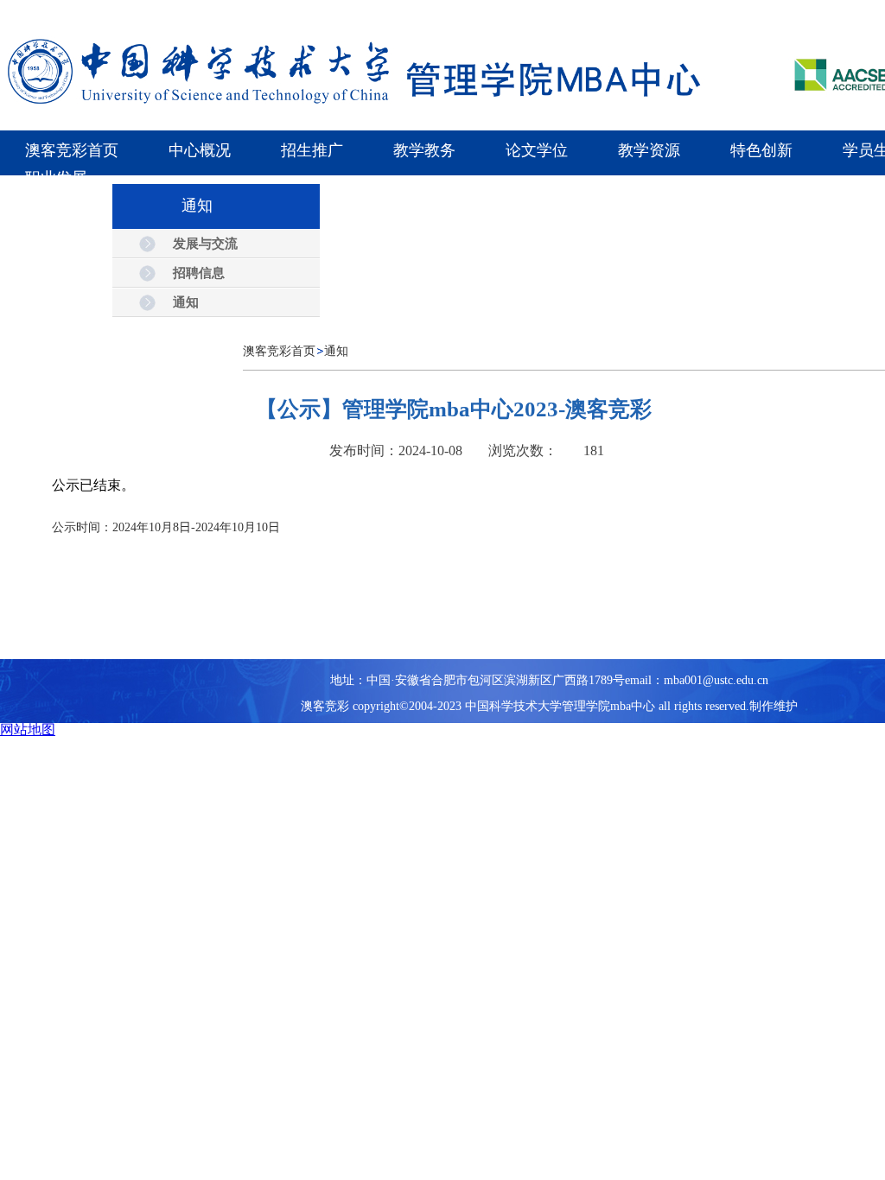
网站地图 (27, 729)
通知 (336, 351)
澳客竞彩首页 (279, 351)
